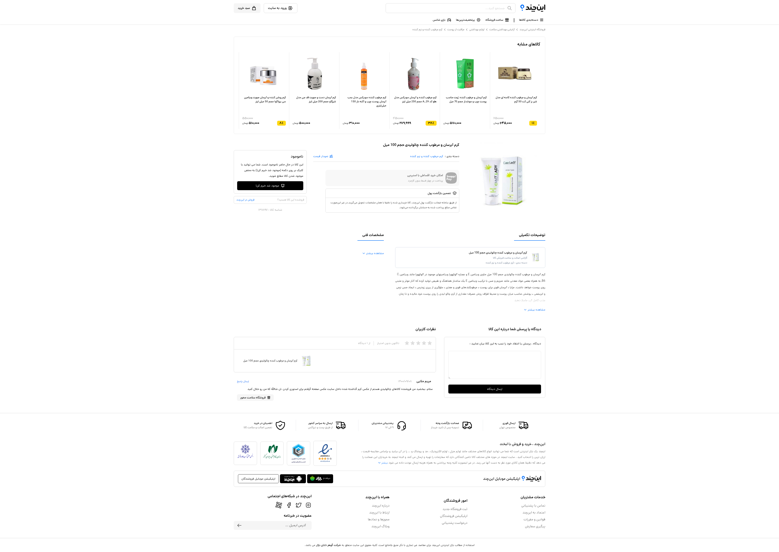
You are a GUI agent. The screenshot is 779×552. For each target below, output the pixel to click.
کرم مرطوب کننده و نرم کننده (427, 29)
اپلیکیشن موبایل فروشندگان (258, 479)
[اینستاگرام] (308, 505)
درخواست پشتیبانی (454, 523)
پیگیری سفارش (535, 526)
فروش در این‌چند (245, 200)
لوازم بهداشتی (476, 29)
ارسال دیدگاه (494, 389)
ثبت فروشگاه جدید (455, 509)
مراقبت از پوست (455, 29)
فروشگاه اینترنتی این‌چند (532, 29)
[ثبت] (239, 525)
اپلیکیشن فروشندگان (453, 516)
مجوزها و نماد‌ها (379, 519)
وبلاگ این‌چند (380, 526)
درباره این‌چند (381, 505)
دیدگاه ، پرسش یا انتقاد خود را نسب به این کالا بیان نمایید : (505, 344)
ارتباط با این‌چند (379, 512)
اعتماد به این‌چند (534, 512)
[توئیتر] (298, 505)
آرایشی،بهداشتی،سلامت (502, 29)
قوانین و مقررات (534, 519)
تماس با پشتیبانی (533, 505)
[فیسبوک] (289, 505)
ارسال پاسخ (243, 381)
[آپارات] (278, 505)
